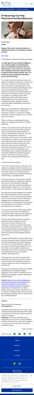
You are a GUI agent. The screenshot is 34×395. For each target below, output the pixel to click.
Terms (17, 340)
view (5, 55)
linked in (24, 334)
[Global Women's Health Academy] (6, 4)
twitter (19, 334)
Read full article (27, 329)
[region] (17, 383)
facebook (14, 334)
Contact (17, 350)
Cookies (17, 355)
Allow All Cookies (17, 390)
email (30, 334)
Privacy (17, 345)
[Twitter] (19, 363)
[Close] (31, 376)
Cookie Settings (17, 386)
